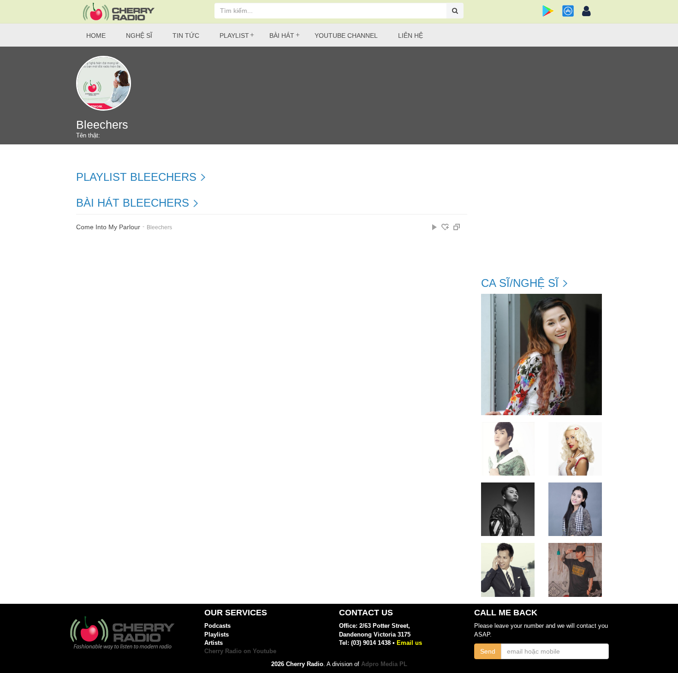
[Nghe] (434, 227)
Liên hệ (410, 35)
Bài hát (281, 35)
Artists (213, 642)
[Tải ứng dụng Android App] (548, 11)
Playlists (216, 634)
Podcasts (217, 625)
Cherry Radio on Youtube (240, 651)
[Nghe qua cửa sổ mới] (456, 227)
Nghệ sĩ (139, 35)
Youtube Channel (346, 35)
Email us (409, 642)
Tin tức (185, 35)
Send (487, 651)
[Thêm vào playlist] (445, 227)
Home (96, 35)
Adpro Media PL (384, 664)
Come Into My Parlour (108, 227)
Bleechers (159, 227)
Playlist (234, 35)
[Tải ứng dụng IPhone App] (568, 11)
